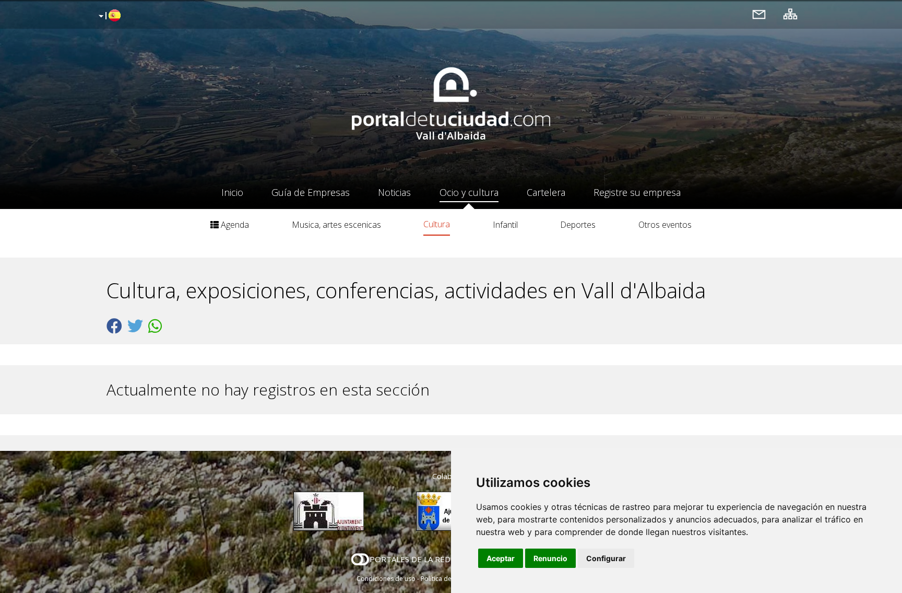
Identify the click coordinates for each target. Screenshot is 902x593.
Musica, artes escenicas (336, 224)
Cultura (436, 224)
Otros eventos (665, 224)
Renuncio (550, 558)
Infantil (505, 224)
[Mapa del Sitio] (790, 14)
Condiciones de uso (386, 578)
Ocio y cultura (469, 192)
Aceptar (500, 558)
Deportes (578, 224)
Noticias (394, 192)
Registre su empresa (637, 192)
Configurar (606, 558)
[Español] (108, 16)
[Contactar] (759, 14)
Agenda (234, 224)
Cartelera (546, 192)
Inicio (232, 192)
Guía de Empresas (310, 192)
